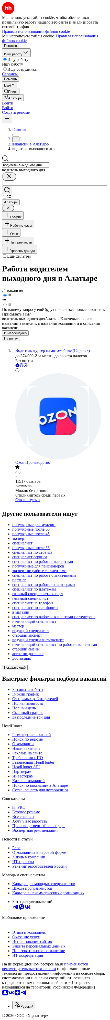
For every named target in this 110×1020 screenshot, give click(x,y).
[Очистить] (9, 176)
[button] (7, 103)
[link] (10, 91)
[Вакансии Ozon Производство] (60, 416)
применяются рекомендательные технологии (45, 966)
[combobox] (25, 165)
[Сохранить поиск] (7, 190)
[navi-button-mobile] (7, 119)
